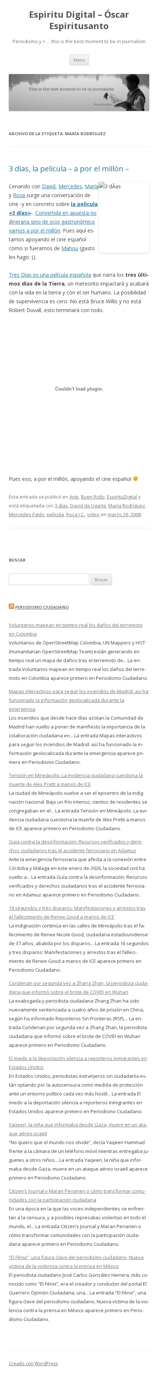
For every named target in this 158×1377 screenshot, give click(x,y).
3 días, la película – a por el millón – (69, 169)
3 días (61, 505)
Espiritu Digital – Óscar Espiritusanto (79, 20)
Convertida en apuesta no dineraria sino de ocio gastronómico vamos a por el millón (53, 221)
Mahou (69, 248)
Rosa (19, 195)
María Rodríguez (126, 505)
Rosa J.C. (75, 514)
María (91, 186)
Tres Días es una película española (50, 274)
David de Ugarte (88, 505)
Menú (79, 60)
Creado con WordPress (33, 1363)
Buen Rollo (93, 496)
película (55, 514)
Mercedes (70, 186)
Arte (74, 496)
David (48, 186)
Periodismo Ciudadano (42, 607)
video (93, 514)
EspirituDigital (122, 496)
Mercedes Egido (26, 514)
